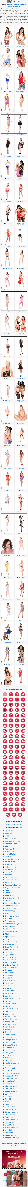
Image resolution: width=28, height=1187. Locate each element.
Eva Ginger (9, 1109)
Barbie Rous (9, 1019)
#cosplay (8, 824)
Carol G (8, 1094)
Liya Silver (8, 533)
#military (14, 824)
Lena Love (8, 378)
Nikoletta (8, 851)
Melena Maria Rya (12, 924)
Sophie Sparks (10, 1004)
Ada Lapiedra (10, 849)
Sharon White (10, 864)
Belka (21, 490)
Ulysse (7, 1037)
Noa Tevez (9, 980)
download (10, 6)
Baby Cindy (9, 1017)
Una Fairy (8, 1089)
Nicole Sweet (10, 1127)
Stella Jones (10, 942)
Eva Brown (9, 1133)
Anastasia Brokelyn (21, 686)
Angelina (8, 875)
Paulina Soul (8, 620)
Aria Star (8, 939)
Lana (21, 69)
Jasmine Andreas (8, 268)
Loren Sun (9, 1107)
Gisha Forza (9, 960)
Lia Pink (8, 831)
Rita (8, 686)
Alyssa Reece (10, 937)
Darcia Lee (7, 290)
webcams (23, 4)
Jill (6, 1102)
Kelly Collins (8, 468)
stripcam (18, 6)
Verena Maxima (11, 903)
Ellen (7, 1032)
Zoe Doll (8, 1055)
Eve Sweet (21, 333)
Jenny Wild (9, 988)
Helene (7, 983)
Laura (7, 857)
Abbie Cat (21, 224)
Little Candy (9, 1078)
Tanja (8, 134)
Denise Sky (7, 445)
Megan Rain (9, 1135)
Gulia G (21, 290)
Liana (7, 1066)
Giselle (7, 1084)
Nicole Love (9, 944)
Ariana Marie (10, 854)
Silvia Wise (9, 993)
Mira (6, 996)
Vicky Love (9, 867)
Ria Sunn (8, 970)
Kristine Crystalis (21, 91)
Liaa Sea (8, 1014)
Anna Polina (9, 1022)
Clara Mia (8, 1125)
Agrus (7, 952)
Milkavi (7, 1006)
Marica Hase (10, 1035)
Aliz (21, 401)
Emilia (7, 1104)
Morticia (8, 1011)
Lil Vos (7, 978)
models (16, 4)
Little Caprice (21, 468)
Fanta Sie (8, 949)
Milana (7, 178)
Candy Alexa (21, 46)
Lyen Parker (21, 134)
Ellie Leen (8, 921)
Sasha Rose (9, 870)
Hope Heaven (10, 957)
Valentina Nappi (11, 844)
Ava (6, 846)
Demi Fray (9, 1027)
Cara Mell (21, 201)
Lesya (7, 1060)
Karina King (9, 911)
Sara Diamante (10, 962)
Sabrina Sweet (21, 378)
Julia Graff (9, 973)
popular (3, 1143)
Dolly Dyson (21, 642)
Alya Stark (21, 356)
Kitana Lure (9, 926)
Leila (6, 1001)
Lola (21, 178)
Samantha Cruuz (11, 998)
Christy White (8, 68)
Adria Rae (8, 1050)
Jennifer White (10, 895)
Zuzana (8, 1058)
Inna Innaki (9, 839)
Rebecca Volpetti (11, 885)
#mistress (18, 824)
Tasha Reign (9, 877)
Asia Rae (8, 919)
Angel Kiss (21, 664)
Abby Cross (21, 423)
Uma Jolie (9, 1130)
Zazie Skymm (10, 947)
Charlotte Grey (21, 246)
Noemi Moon (8, 642)
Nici (6, 836)
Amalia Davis (10, 862)
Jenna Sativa (10, 1091)
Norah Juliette (10, 1024)
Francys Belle (10, 1009)
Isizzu (21, 113)
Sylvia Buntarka (11, 916)
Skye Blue (9, 975)
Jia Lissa (8, 882)
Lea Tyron (9, 1053)
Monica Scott (10, 906)
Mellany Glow (10, 965)
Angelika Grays (11, 1138)
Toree (7, 890)
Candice (8, 1122)
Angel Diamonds (11, 888)
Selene (7, 1029)
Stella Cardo (10, 1071)
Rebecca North (11, 1076)
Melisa (7, 46)
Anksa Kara (9, 1081)
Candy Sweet (10, 1112)
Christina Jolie (10, 1068)
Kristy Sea (9, 991)
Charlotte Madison (12, 1073)
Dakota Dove (10, 1042)
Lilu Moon (9, 986)
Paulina (7, 1117)
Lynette (8, 1096)
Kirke (7, 900)
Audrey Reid (10, 872)
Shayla (7, 893)
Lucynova (8, 113)
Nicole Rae (21, 311)
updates (10, 4)
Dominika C (21, 268)
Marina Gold (9, 880)
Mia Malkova (10, 1086)
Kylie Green (9, 1115)
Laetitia (21, 179)
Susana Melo (10, 1045)
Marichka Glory (11, 931)
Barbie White (21, 68)
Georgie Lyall (10, 1040)
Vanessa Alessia (11, 841)
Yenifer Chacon (11, 1063)
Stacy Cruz (9, 913)
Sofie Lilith (7, 356)
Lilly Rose (8, 333)
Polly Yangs (9, 908)
